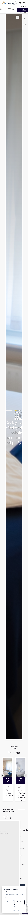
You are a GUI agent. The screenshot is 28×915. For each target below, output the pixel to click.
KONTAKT (23, 25)
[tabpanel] (14, 374)
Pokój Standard (10, 794)
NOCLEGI (23, 12)
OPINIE (24, 18)
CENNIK (23, 6)
